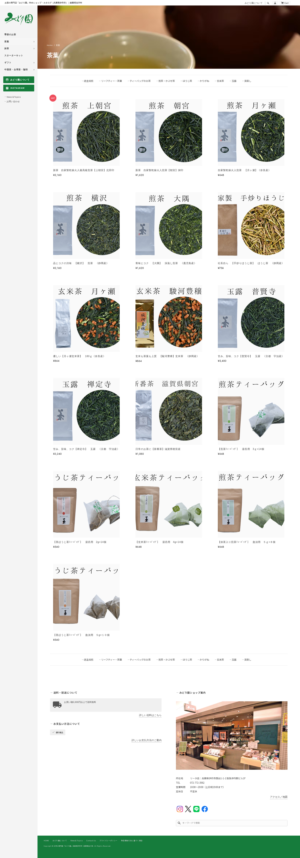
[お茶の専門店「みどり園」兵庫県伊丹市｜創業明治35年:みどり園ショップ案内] (232, 735)
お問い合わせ (13, 101)
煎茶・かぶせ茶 (166, 80)
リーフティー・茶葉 (111, 80)
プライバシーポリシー (108, 840)
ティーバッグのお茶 (140, 80)
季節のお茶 (10, 34)
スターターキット (13, 55)
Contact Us (91, 840)
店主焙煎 (88, 80)
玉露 (234, 80)
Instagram (17, 88)
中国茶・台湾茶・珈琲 (16, 69)
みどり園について (253, 3)
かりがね (204, 80)
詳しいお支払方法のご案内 (147, 740)
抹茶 (6, 48)
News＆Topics (14, 97)
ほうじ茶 (187, 80)
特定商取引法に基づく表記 (132, 840)
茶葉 (6, 41)
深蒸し (247, 80)
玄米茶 (220, 80)
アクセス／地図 (279, 797)
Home (50, 45)
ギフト (7, 62)
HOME (46, 840)
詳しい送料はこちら (150, 715)
